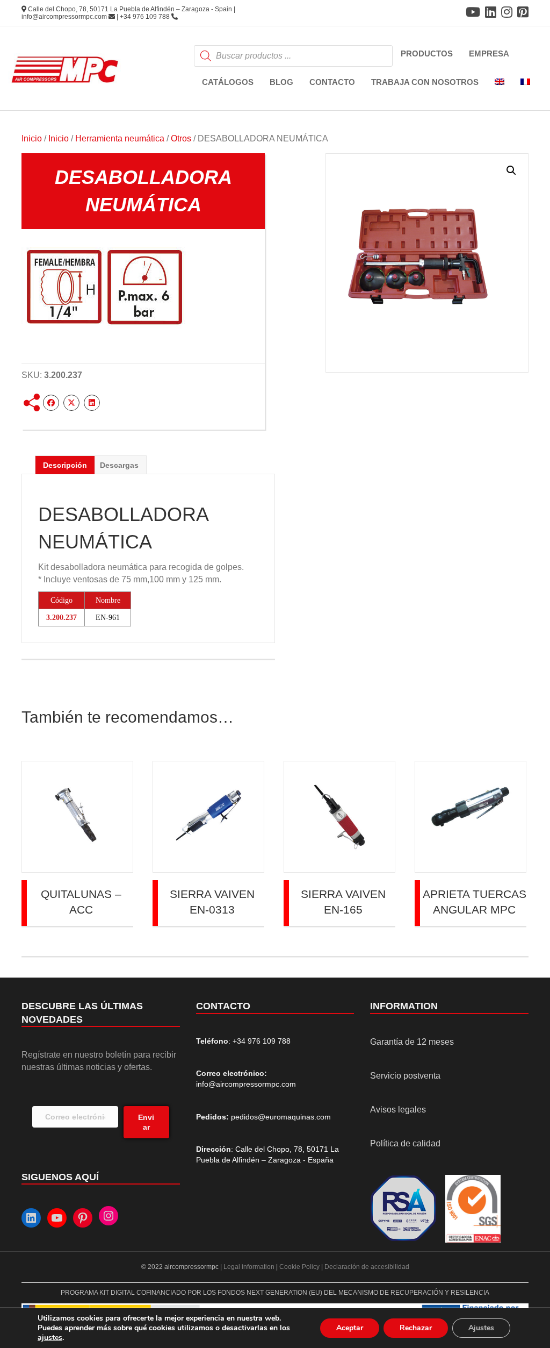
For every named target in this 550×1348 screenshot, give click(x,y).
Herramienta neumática (119, 138)
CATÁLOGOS (228, 82)
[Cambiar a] (499, 82)
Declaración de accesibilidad (366, 1267)
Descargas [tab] (119, 465)
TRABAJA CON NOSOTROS (425, 82)
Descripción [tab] (65, 465)
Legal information (249, 1267)
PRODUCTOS (427, 53)
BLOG (281, 82)
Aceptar (349, 1328)
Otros (181, 138)
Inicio (31, 138)
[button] (511, 170)
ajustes (50, 1338)
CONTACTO (332, 82)
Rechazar (416, 1328)
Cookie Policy (299, 1267)
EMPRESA (489, 53)
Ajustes (481, 1328)
